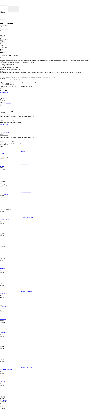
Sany (2, 43)
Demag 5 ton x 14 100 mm (4, 306)
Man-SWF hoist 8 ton (3, 255)
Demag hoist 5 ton (3, 319)
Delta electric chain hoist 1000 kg (5, 178)
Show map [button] (12, 111)
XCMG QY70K (2, 153)
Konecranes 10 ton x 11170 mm (5, 219)
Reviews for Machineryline (14, 402)
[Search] (13, 9)
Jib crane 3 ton (2, 268)
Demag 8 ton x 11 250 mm (4, 293)
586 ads (3, 98)
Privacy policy (7, 402)
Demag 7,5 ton (2, 381)
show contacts (3, 58)
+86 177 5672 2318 (8, 103)
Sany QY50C (2, 166)
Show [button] (5, 103)
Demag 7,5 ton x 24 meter (4, 194)
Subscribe (1, 186)
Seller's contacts (6, 400)
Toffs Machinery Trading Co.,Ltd (4, 92)
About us (1, 400)
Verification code (13, 120)
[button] (45, 16)
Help (3, 400)
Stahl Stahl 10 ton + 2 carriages (5, 243)
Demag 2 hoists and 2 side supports (6, 369)
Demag (7, 21)
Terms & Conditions (2, 402)
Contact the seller (2, 36)
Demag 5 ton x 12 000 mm (4, 332)
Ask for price (1, 41)
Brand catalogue (20, 402)
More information (2, 133)
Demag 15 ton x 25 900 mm (4, 206)
